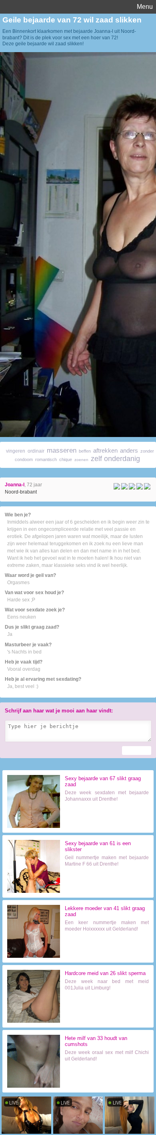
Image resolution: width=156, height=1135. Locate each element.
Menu (145, 6)
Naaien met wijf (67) (107, 817)
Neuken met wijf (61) (106, 882)
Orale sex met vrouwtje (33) (107, 1078)
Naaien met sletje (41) (107, 947)
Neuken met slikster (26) (106, 1006)
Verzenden (136, 750)
